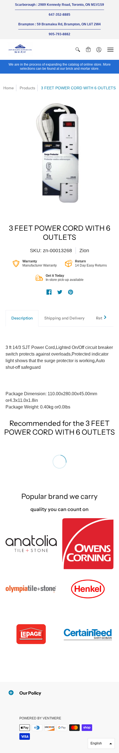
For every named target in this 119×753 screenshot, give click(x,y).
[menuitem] (78, 49)
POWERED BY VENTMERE (40, 718)
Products (27, 88)
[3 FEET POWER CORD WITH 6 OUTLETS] (59, 156)
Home (8, 88)
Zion (84, 250)
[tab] (22, 318)
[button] (78, 49)
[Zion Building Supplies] (21, 49)
